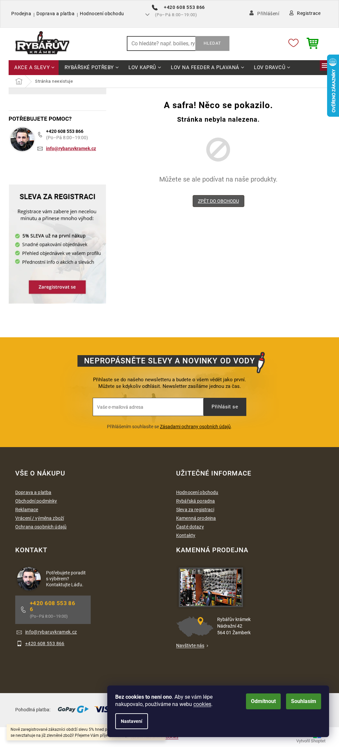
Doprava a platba (55, 13)
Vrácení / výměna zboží (39, 518)
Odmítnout (263, 701)
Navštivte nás (190, 645)
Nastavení (131, 721)
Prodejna (21, 13)
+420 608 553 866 (64, 131)
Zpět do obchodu (218, 201)
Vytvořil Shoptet (310, 740)
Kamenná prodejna (196, 518)
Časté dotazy (190, 526)
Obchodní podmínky (36, 501)
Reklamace (26, 509)
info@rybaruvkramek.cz (71, 148)
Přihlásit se (225, 407)
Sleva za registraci (195, 509)
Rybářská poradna (195, 501)
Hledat (212, 43)
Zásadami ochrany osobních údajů (195, 426)
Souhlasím (303, 701)
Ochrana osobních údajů (41, 526)
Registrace (308, 13)
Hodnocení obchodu (102, 13)
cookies (202, 704)
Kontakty (185, 535)
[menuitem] (34, 68)
